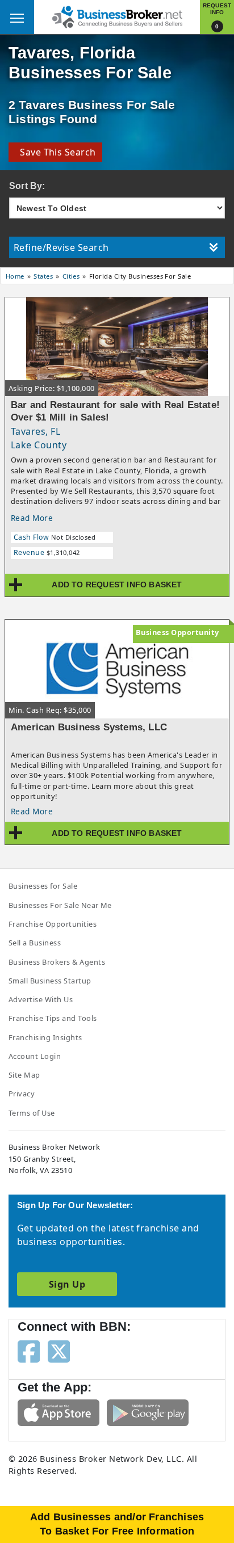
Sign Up (67, 1284)
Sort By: (27, 186)
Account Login (35, 1056)
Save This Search (55, 152)
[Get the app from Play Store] (148, 1411)
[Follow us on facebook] (29, 1350)
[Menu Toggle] (17, 17)
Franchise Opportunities (53, 924)
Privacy (22, 1093)
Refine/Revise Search (61, 247)
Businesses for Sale (43, 886)
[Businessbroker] (117, 16)
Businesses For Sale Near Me (60, 905)
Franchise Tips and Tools (53, 1018)
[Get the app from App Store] (58, 1411)
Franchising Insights (45, 1037)
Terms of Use (32, 1113)
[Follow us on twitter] (59, 1350)
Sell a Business (35, 942)
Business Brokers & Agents (57, 962)
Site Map (24, 1075)
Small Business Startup (50, 981)
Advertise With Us (41, 999)
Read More (32, 517)
